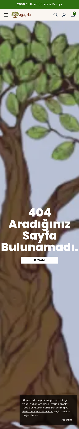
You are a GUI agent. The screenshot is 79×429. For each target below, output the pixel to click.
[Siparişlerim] (64, 14)
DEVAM (39, 260)
